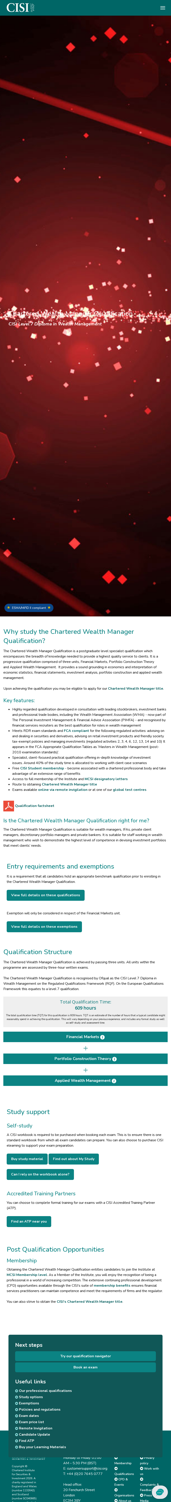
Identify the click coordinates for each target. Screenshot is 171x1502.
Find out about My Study (73, 1158)
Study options (30, 1397)
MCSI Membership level (27, 1274)
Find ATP (26, 1440)
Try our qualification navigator (85, 1356)
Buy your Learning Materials (42, 1447)
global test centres (130, 789)
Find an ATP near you (29, 1221)
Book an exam (85, 1367)
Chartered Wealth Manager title (135, 688)
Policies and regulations (39, 1409)
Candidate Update (34, 1434)
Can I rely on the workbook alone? (40, 1174)
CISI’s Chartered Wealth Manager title (89, 1301)
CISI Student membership (42, 768)
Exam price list (31, 1422)
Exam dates (28, 1415)
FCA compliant (76, 730)
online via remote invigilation (63, 789)
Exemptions (28, 1403)
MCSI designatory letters (106, 779)
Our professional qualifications (45, 1390)
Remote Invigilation (35, 1428)
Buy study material (27, 1158)
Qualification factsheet (34, 805)
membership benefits (112, 1285)
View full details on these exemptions (44, 926)
